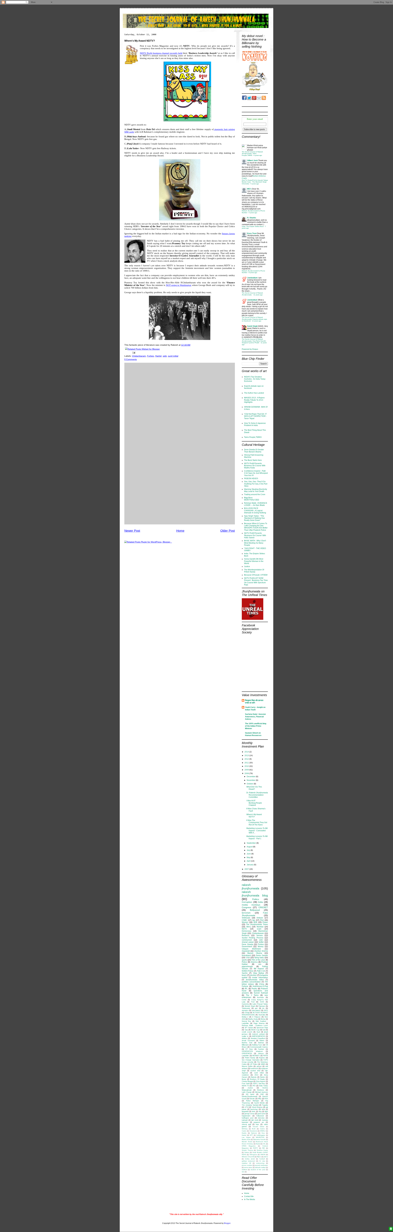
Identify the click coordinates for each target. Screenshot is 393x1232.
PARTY (255, 1148)
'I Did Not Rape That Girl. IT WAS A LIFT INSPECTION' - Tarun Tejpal (255, 416)
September (251, 843)
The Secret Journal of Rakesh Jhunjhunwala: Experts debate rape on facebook (254, 319)
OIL (264, 1144)
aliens (266, 1157)
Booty (244, 1079)
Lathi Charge (247, 1092)
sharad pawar (248, 942)
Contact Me (249, 1196)
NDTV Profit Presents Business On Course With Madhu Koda (254, 465)
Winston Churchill (248, 1157)
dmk (253, 1111)
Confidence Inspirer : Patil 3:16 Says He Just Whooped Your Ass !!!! (256, 473)
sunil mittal (173, 356)
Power (265, 922)
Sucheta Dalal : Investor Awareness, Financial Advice (255, 716)
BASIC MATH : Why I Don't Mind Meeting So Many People (255, 543)
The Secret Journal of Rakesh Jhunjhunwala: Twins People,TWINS (252, 153)
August (250, 847)
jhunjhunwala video (255, 980)
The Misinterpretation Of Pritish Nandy (254, 571)
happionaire (246, 1116)
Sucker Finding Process (252, 938)
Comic (244, 1000)
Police (244, 962)
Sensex (259, 935)
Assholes (260, 997)
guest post (261, 1114)
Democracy (246, 931)
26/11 (266, 1010)
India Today (263, 1086)
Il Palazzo (256, 1017)
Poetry (254, 989)
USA (248, 958)
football (262, 1159)
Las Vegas (246, 1137)
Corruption (247, 902)
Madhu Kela (246, 1139)
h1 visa (262, 1161)
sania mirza (248, 1167)
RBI (263, 1148)
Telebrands (246, 1008)
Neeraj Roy (246, 1021)
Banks (262, 1077)
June (249, 854)
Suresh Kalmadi (261, 993)
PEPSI (265, 1055)
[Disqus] (180, 403)
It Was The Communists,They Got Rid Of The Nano (256, 822)
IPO (254, 1086)
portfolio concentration (251, 982)
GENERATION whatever (252, 1051)
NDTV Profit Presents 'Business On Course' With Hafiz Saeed (255, 535)
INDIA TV (245, 1086)
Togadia (265, 1105)
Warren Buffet (247, 1066)
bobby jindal (250, 1159)
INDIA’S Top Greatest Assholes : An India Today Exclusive (254, 379)
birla (263, 1109)
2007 (247, 869)
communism (247, 940)
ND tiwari (250, 1094)
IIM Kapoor (259, 969)
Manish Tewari (247, 1141)
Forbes (150, 356)
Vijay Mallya (258, 973)
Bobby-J (245, 1017)
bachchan (254, 1109)
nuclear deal (255, 1071)
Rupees (262, 1058)
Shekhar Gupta (262, 1150)
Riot (262, 920)
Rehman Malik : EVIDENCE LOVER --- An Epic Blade (255, 504)
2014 (247, 752)
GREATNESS (247, 1053)
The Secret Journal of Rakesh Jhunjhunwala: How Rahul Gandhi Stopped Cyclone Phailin (254, 341)
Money (260, 946)
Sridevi (246, 1152)
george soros (249, 1114)
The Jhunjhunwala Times (257, 924)
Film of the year (258, 960)
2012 (247, 759)
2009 (247, 770)
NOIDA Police (247, 971)
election (253, 975)
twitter (261, 942)
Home (180, 530)
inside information (260, 977)
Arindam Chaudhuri (258, 1038)
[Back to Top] (391, 1229)
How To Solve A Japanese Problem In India (255, 424)
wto (243, 1172)
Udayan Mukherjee (251, 949)
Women (245, 922)
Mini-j (248, 927)
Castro (244, 1131)
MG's (249, 189)
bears (244, 975)
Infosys (261, 1053)
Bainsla (253, 1077)
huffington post (247, 1118)
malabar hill (246, 1163)
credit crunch (247, 1032)
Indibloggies (261, 1135)
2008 (247, 773)
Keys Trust (252, 233)
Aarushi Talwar (258, 1126)
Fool (252, 1002)
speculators (256, 1010)
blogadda (245, 1111)
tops (257, 1124)
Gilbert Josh (252, 160)
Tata (246, 1030)
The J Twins (252, 995)
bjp (253, 920)
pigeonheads (247, 966)
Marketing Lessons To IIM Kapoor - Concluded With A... (257, 830)
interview (261, 1118)
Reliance (245, 935)
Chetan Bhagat (247, 1081)
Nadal (258, 1144)
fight (266, 1111)
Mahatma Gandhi (259, 1139)
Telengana (253, 1154)
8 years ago (253, 272)
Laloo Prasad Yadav (260, 1004)
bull (264, 1030)
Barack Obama (254, 953)
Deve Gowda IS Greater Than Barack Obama (254, 451)
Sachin (245, 973)
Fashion (261, 1049)
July (249, 850)
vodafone (245, 1075)
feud (258, 1032)
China (261, 984)
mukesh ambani (258, 1034)
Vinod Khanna (257, 1107)
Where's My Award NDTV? (254, 815)
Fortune (245, 986)
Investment (246, 955)
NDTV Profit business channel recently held (161, 53)
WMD (263, 1064)
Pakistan (262, 1006)
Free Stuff (245, 1083)
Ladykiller (245, 1055)
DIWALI (262, 1131)
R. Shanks (251, 218)
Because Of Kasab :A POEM (255, 575)
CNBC (244, 920)
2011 (247, 763)
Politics (255, 899)
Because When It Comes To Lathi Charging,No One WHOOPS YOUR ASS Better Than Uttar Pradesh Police (256, 526)
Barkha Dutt (247, 1043)
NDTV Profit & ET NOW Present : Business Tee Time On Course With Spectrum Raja (256, 581)
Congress (246, 907)
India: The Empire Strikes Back (253, 226)
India (260, 902)
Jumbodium (252, 278)
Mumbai (260, 927)
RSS (266, 1098)
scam (259, 929)
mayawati (246, 951)
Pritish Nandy (250, 1058)
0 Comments (130, 359)
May (249, 857)
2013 (247, 755)
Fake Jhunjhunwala (255, 914)
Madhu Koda (252, 1019)
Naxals (252, 1098)
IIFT (251, 1135)
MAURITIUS (260, 1137)
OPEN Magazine (249, 1146)
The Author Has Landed (254, 393)
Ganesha (245, 1004)
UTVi (246, 1107)
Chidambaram (139, 356)
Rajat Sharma (259, 1023)
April (249, 861)
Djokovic (254, 1133)
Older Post (227, 530)
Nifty (259, 1098)
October (250, 784)
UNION (262, 1154)
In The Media (249, 1199)
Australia (262, 1015)
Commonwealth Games (259, 1047)
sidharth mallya (260, 1167)
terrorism (246, 913)
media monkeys (251, 905)
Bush (254, 1129)
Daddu (244, 1133)
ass (259, 964)
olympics (245, 1010)
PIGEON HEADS (251, 478)
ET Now (249, 1049)
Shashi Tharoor (247, 1150)
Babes (262, 1040)
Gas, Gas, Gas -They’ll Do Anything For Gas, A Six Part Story (255, 483)
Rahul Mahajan (252, 1101)
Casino (262, 1129)
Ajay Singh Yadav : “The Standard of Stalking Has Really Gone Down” (254, 518)
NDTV (244, 929)
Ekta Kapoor (260, 1081)
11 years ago (258, 295)
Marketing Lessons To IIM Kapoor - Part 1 (257, 837)
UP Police (253, 1064)
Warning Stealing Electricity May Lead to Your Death (255, 490)
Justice (247, 566)
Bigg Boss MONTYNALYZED (251, 499)
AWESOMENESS (258, 1036)
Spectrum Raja (262, 1028)
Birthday (245, 1129)
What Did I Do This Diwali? (254, 788)
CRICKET (263, 907)
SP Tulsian (249, 1028)
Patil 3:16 (261, 971)
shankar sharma (261, 951)
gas (256, 1008)
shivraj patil (246, 1124)
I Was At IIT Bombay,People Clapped (254, 803)
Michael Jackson (261, 1092)
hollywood (260, 1116)
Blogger (227, 1223)
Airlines (244, 1038)
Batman (261, 1043)
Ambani (260, 918)
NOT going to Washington (178, 285)
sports (244, 960)
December (251, 776)
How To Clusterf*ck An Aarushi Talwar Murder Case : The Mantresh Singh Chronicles (255, 182)
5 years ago (255, 184)
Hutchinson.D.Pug (260, 986)
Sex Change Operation (251, 1060)
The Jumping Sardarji (250, 1105)
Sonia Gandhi (262, 955)
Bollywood (255, 910)
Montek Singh (250, 1006)
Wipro (259, 1157)
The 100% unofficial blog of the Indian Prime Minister (255, 726)
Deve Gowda (247, 944)
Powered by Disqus (250, 349)
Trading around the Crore (254, 494)
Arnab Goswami (248, 1040)
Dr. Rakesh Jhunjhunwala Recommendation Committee (257, 795)
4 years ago (258, 155)
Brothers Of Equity (257, 1079)
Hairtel (158, 356)
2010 (247, 766)
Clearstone (253, 1131)
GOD (262, 1002)
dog (260, 1111)
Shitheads (246, 918)
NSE (262, 1094)
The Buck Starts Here (253, 460)
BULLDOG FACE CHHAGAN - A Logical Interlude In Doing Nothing (255, 510)
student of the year (258, 1169)
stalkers (244, 1169)
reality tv (245, 1036)
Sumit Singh (252, 326)
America (254, 962)
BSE (255, 922)
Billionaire (245, 1045)
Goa (263, 1133)
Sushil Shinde (259, 1103)
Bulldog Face (257, 1045)
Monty (263, 1019)
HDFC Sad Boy (259, 1083)
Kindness (260, 1090)
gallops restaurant (248, 1161)
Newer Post (132, 530)
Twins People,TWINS (253, 437)
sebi (165, 356)
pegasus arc (259, 1122)
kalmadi (244, 1120)
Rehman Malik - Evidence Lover (255, 1025)
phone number (247, 1165)
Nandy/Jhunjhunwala (249, 1096)
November (251, 780)
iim (263, 1008)
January (250, 865)
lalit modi (254, 1120)
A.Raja (247, 1012)
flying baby (259, 958)
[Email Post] (133, 352)
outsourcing (260, 1163)
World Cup (255, 1030)
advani (259, 1066)
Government (247, 946)
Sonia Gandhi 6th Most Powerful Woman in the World (253, 561)
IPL (246, 989)
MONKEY (256, 1055)
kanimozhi (254, 1068)
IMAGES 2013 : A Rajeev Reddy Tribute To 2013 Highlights (254, 400)
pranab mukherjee (261, 1165)
